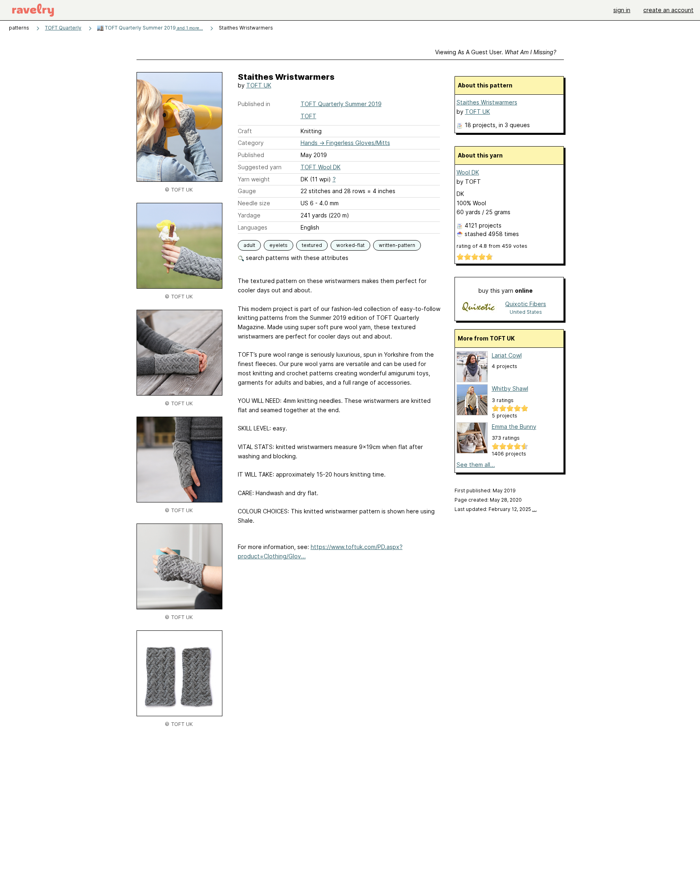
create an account (668, 9)
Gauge (247, 190)
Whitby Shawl (510, 388)
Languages (252, 227)
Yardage (249, 215)
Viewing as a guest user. (495, 52)
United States (526, 312)
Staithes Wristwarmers (487, 102)
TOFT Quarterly (63, 28)
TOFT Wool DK (321, 167)
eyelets (278, 245)
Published (251, 154)
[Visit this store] (479, 307)
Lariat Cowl (507, 355)
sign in (621, 9)
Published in (254, 103)
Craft (245, 131)
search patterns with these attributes (296, 257)
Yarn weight (254, 179)
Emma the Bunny (514, 426)
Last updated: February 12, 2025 (496, 509)
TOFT (308, 116)
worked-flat (350, 245)
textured (312, 245)
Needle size (254, 203)
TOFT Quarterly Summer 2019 (153, 28)
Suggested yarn (260, 167)
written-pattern (397, 245)
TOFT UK (258, 85)
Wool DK (468, 172)
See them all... (476, 464)
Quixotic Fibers (525, 303)
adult (249, 245)
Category (251, 142)
